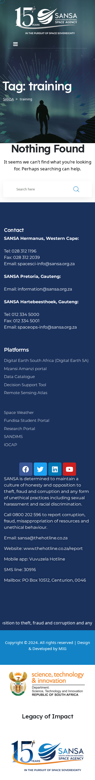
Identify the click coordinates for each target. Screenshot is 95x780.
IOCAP (10, 444)
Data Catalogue (19, 376)
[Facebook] (25, 469)
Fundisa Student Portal (26, 420)
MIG (62, 648)
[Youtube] (69, 469)
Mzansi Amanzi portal (25, 368)
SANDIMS (13, 436)
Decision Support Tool (25, 384)
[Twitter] (40, 469)
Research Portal (19, 428)
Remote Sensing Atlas (25, 392)
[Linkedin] (54, 469)
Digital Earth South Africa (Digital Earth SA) (46, 360)
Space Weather (19, 412)
